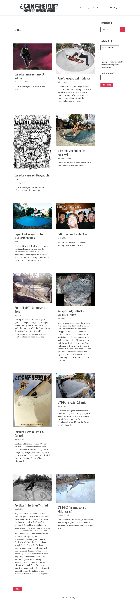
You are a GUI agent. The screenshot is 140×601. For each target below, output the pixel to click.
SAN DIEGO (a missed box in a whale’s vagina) (72, 509)
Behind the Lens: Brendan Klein (72, 234)
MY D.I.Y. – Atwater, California (72, 402)
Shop (94, 8)
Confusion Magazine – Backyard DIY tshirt (32, 177)
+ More (17, 589)
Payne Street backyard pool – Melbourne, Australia (29, 236)
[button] (123, 8)
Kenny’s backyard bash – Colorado (74, 78)
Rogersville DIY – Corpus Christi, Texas (31, 309)
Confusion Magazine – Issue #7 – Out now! (30, 433)
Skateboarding (84, 8)
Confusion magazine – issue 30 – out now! (31, 76)
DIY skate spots (114, 8)
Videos (99, 8)
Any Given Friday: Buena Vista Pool (31, 505)
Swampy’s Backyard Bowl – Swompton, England (71, 313)
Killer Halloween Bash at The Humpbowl (71, 152)
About (104, 8)
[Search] (122, 29)
